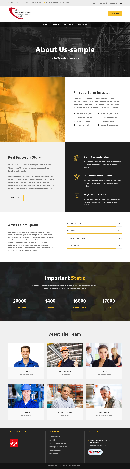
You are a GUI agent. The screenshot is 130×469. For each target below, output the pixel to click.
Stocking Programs (55, 450)
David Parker (26, 372)
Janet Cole (104, 372)
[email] (121, 3)
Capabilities (68, 24)
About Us (55, 24)
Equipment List (54, 437)
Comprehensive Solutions (58, 443)
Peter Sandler (26, 412)
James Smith (103, 412)
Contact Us (82, 24)
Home (45, 24)
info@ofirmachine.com (98, 445)
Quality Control (54, 453)
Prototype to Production (58, 447)
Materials (52, 440)
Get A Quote (115, 13)
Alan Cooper (65, 372)
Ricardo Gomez (65, 412)
